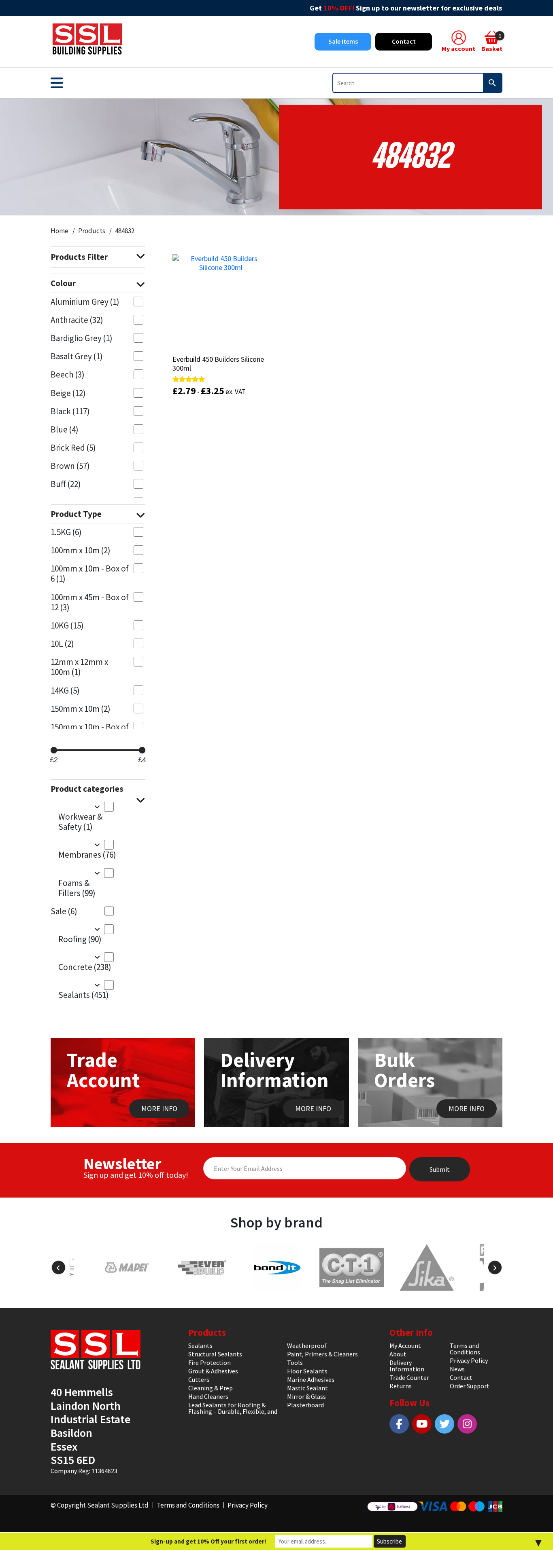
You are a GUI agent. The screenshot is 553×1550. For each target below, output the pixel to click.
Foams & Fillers (77, 888)
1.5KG (66, 532)
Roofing (80, 939)
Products (91, 231)
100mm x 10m (81, 550)
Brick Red (73, 448)
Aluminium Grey (85, 302)
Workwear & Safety (80, 822)
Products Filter (79, 256)
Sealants (83, 995)
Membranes (86, 855)
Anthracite (77, 320)
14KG (65, 690)
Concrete (84, 967)
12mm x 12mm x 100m (79, 667)
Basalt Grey (77, 356)
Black (70, 411)
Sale (64, 911)
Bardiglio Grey (82, 338)
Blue (65, 429)
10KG (67, 625)
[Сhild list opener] (97, 806)
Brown (70, 466)
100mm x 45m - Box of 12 (90, 602)
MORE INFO (159, 1108)
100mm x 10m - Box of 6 (90, 573)
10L (62, 644)
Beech (68, 374)
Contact (404, 41)
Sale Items (343, 41)
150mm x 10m (81, 709)
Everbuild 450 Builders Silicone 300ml (218, 363)
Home (59, 231)
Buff (66, 484)
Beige (68, 393)
